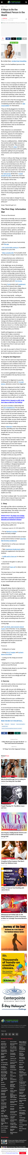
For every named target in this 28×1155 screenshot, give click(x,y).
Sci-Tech (21, 1103)
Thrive (20, 1122)
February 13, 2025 (5, 920)
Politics (21, 1080)
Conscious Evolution (7, 802)
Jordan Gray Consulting (19, 61)
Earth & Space (4, 1126)
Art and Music (4, 1064)
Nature (21, 1064)
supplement (21, 284)
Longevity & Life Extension (13, 1127)
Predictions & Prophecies (22, 1082)
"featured (7, 724)
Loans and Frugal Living (13, 1123)
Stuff (20, 1115)
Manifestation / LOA (13, 1133)
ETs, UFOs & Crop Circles (13, 1047)
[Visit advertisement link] (14, 937)
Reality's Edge (22, 1098)
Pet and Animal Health (23, 1075)
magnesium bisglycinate (12, 549)
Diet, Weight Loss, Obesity (4, 1116)
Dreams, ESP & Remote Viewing (4, 1120)
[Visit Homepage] (13, 2)
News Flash (22, 1069)
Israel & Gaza (13, 1114)
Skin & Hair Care (22, 1108)
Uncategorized (23, 1124)
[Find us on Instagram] (9, 1034)
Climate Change (3, 1094)
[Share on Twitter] (13, 38)
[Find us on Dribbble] (16, 1034)
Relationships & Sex (22, 1101)
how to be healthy (20, 724)
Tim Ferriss (18, 281)
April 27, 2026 (4, 783)
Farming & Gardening (12, 1054)
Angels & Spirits (3, 1057)
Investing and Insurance (13, 1112)
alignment (9, 426)
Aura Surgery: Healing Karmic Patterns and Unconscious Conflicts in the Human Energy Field (13, 834)
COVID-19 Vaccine (6, 911)
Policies (21, 1078)
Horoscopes (13, 1099)
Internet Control (12, 1109)
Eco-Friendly (4, 1128)
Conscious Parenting (3, 1103)
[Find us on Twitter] (6, 1034)
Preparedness (22, 1085)
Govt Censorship (13, 1072)
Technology (22, 1117)
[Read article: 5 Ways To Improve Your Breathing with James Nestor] (14, 877)
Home (2, 6)
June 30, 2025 (4, 865)
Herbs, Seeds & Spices (13, 1091)
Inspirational (13, 1104)
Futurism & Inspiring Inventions (13, 1066)
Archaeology (4, 1062)
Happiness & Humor (13, 1082)
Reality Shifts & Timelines (22, 1096)
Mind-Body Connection (22, 1058)
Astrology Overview (3, 1075)
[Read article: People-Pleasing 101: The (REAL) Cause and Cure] (14, 795)
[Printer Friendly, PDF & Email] (14, 43)
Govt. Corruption (13, 1075)
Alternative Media (4, 1054)
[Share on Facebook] (8, 38)
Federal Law (13, 1058)
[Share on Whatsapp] (19, 38)
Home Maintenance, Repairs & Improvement (13, 1095)
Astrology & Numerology (4, 1072)
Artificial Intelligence (4, 1067)
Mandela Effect (12, 1130)
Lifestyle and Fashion (13, 1120)
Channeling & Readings (4, 1091)
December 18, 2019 (13, 18)
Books (2, 1082)
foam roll (12, 567)
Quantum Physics (21, 1093)
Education (3, 1132)
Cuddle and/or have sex (9, 556)
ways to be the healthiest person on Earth (12, 728)
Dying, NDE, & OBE (4, 1123)
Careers (3, 1086)
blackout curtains (11, 531)
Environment (13, 1041)
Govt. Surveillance (13, 1078)
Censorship (4, 1088)
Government (13, 1069)
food (8, 284)
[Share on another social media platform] (24, 38)
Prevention (22, 1087)
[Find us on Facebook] (2, 1034)
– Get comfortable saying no (10, 247)
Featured (12, 1056)
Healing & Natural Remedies (9, 776)
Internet (12, 1106)
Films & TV (13, 1060)
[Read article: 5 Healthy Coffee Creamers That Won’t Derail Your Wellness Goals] (14, 850)
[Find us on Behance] (13, 1034)
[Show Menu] (2, 2)
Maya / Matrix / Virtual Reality (23, 1042)
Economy (3, 1130)
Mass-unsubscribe (8, 253)
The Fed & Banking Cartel (23, 1120)
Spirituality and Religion (22, 1113)
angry (15, 147)
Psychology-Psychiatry (22, 1089)
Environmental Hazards (13, 1044)
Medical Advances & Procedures (22, 1048)
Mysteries (21, 1062)
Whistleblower (22, 1128)
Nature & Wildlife (21, 1067)
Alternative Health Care (4, 1050)
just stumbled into (9, 407)
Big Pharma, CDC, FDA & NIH (4, 1079)
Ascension (3, 1069)
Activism (3, 1041)
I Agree (23, 1153)
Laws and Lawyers (12, 1117)
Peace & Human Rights (22, 1072)
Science (21, 1105)
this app (6, 244)
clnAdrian (4, 18)
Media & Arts (22, 1045)
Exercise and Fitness (13, 1050)
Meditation (22, 1051)
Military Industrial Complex (21, 1054)
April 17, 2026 (4, 838)
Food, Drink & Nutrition (8, 858)
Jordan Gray (5, 726)
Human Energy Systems (13, 1102)
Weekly (21, 1126)
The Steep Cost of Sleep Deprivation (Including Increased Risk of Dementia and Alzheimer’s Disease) (12, 517)
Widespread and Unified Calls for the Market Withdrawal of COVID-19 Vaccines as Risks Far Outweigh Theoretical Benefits (14, 916)
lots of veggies (10, 652)
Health (6, 6)
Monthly (21, 1060)
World (20, 1130)
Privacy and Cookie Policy (12, 1153)
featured (13, 724)
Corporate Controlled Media (4, 1107)
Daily (2, 1113)
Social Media (22, 1110)
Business (3, 1084)
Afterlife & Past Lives (3, 1044)
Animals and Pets (4, 1060)
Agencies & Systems (4, 1047)
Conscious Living (3, 1100)
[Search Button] (26, 2)
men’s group (7, 173)
